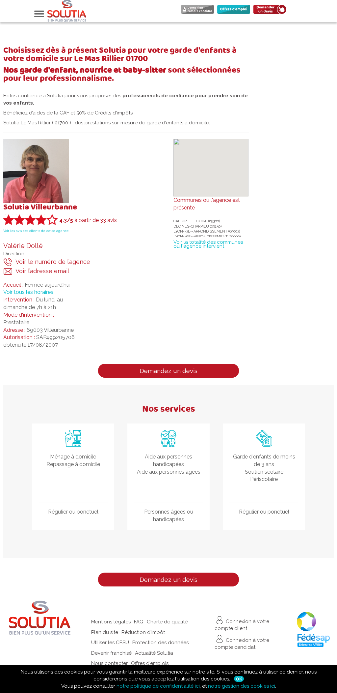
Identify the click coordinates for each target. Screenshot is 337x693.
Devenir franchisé (111, 653)
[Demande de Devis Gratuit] (271, 13)
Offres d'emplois (149, 663)
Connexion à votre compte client (242, 624)
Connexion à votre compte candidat (242, 643)
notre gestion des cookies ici (241, 686)
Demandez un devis (168, 370)
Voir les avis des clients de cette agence (36, 231)
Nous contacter (109, 663)
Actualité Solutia (154, 653)
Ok (239, 678)
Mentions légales (111, 622)
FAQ (138, 622)
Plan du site (104, 632)
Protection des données (160, 643)
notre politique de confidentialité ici (158, 686)
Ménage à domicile (73, 457)
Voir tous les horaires (28, 292)
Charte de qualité (167, 622)
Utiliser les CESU (110, 643)
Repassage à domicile (73, 464)
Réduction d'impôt (143, 632)
